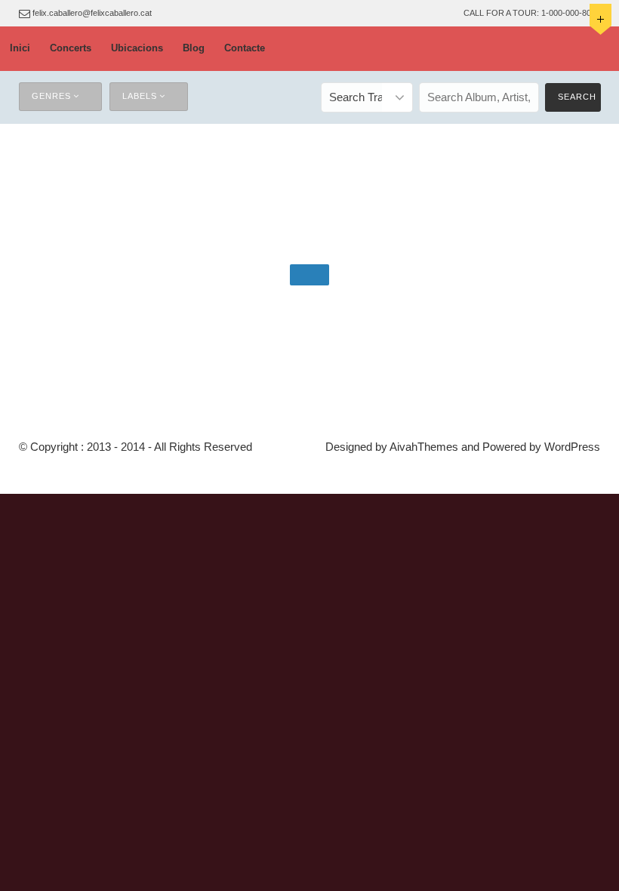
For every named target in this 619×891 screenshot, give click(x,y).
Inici (20, 48)
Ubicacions (137, 48)
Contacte (244, 48)
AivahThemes (424, 446)
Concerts (70, 48)
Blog (194, 48)
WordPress (572, 446)
